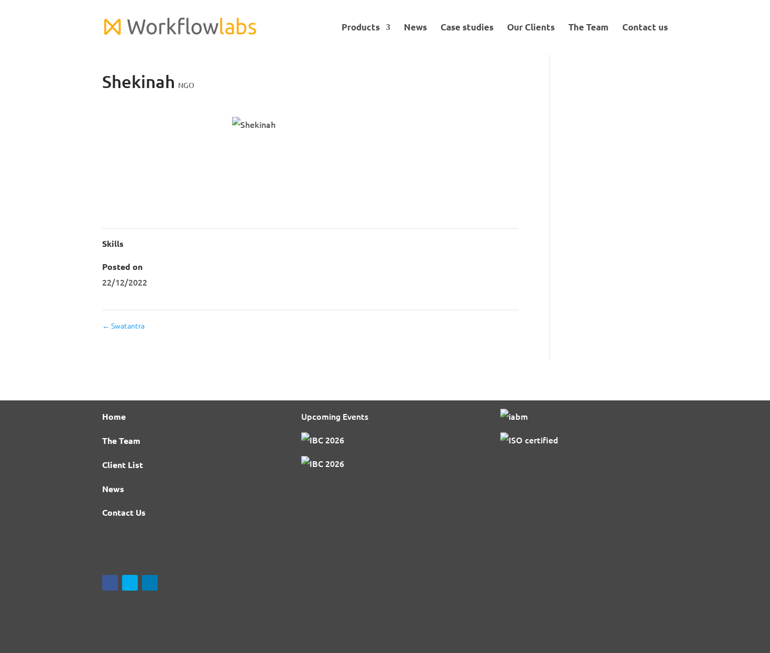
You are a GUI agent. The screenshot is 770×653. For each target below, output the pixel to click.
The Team (588, 28)
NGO (186, 85)
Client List (122, 464)
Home (114, 416)
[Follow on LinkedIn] (150, 583)
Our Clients (531, 28)
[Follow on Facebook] (110, 583)
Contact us (645, 28)
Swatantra (123, 325)
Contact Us (124, 512)
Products (361, 28)
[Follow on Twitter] (130, 583)
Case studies (467, 28)
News (415, 28)
